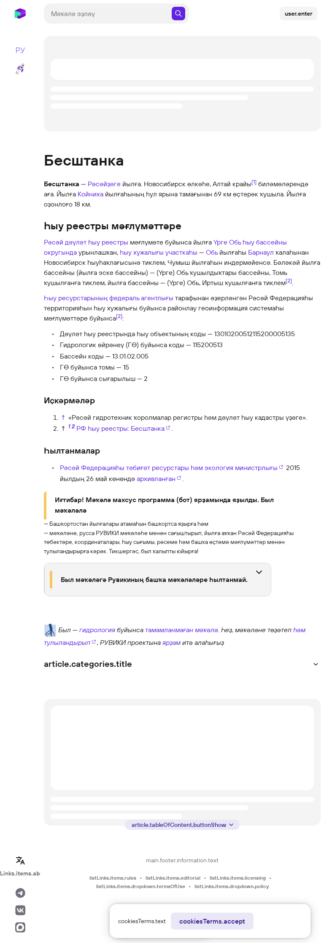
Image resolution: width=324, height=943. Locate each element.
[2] (289, 280)
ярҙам (171, 642)
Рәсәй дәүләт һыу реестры (86, 242)
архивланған (156, 478)
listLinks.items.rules (112, 878)
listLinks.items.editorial (173, 878)
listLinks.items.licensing (238, 878)
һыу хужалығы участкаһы (158, 252)
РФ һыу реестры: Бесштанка (120, 428)
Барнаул (261, 252)
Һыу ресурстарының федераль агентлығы (108, 297)
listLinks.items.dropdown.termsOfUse (140, 886)
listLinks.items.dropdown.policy (231, 886)
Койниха (90, 194)
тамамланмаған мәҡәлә (181, 629)
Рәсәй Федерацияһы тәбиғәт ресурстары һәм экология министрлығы (169, 467)
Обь (212, 252)
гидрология (97, 629)
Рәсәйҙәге (104, 183)
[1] (253, 181)
